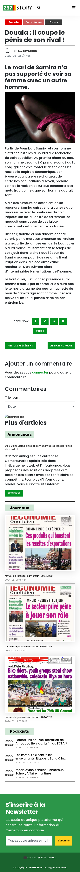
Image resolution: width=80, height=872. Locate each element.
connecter (40, 372)
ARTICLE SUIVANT (61, 345)
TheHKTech (35, 867)
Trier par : (12, 397)
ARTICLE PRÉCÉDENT (20, 345)
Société (14, 22)
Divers (54, 22)
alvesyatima (27, 51)
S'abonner (64, 840)
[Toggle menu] (74, 8)
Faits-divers (34, 22)
